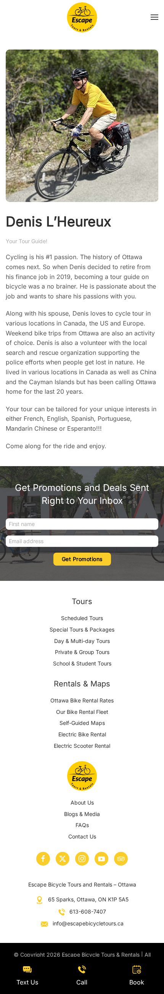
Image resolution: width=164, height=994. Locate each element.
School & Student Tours (82, 663)
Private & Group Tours (82, 652)
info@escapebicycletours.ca (88, 923)
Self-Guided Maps (82, 723)
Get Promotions (82, 559)
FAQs (82, 825)
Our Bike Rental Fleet (82, 712)
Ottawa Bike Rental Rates (82, 700)
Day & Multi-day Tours (82, 641)
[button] (154, 17)
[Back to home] (82, 17)
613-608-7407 (87, 911)
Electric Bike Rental (82, 734)
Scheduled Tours (82, 618)
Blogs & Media (82, 814)
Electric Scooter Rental (82, 745)
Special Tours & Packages (82, 629)
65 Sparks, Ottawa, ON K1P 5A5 (88, 899)
